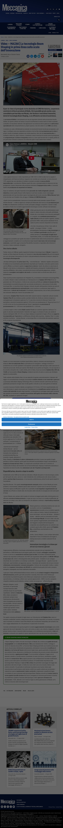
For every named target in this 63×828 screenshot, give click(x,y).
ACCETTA (32, 419)
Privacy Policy (34, 427)
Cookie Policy (28, 427)
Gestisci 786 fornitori (8, 417)
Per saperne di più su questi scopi (21, 417)
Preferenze (31, 424)
